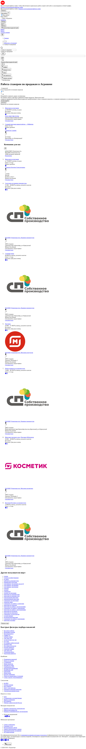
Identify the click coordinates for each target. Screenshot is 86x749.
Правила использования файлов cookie (29, 9)
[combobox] (8, 50)
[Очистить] (3, 53)
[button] (2, 29)
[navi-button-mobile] (2, 34)
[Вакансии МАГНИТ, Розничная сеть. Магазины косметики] (44, 466)
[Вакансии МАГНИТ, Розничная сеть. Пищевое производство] (44, 214)
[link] (3, 26)
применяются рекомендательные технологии (34, 735)
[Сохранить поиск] (2, 58)
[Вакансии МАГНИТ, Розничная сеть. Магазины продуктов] (44, 341)
